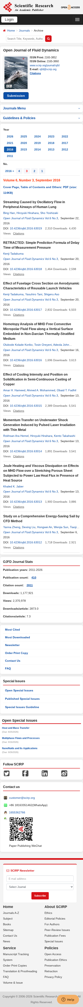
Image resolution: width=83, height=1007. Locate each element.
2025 (24, 136)
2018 (51, 143)
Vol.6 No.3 (51, 218)
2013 (51, 149)
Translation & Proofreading (20, 971)
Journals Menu (14, 108)
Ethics (48, 912)
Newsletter (12, 645)
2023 (51, 136)
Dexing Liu (28, 527)
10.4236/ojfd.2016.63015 (26, 405)
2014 (37, 149)
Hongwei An (44, 527)
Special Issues (54, 941)
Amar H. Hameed (14, 390)
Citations (35, 73)
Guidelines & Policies (19, 118)
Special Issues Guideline (22, 707)
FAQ (8, 668)
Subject (7, 918)
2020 (24, 143)
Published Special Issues (22, 698)
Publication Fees (55, 935)
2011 (10, 156)
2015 (24, 149)
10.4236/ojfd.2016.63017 (26, 309)
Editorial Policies (55, 918)
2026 (10, 136)
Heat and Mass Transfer (15, 728)
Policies (51, 948)
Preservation (53, 965)
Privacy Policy (53, 977)
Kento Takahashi (64, 435)
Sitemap (8, 930)
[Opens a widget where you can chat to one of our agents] (68, 1000)
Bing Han (9, 213)
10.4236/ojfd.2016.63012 (26, 542)
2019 (37, 143)
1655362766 (17, 812)
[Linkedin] (45, 773)
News (6, 941)
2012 (65, 149)
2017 (65, 143)
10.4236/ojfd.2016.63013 (26, 501)
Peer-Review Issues (57, 930)
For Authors (52, 924)
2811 (30, 585)
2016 (10, 149)
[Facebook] (25, 773)
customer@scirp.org (22, 797)
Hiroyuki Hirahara (28, 213)
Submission (16, 95)
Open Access (53, 954)
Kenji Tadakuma (13, 253)
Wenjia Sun (61, 527)
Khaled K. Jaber (13, 486)
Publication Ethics (56, 959)
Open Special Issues (19, 690)
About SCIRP (56, 907)
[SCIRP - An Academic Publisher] (28, 7)
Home (11, 30)
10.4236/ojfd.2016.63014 (26, 451)
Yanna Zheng (11, 527)
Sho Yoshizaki (49, 213)
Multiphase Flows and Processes (21, 738)
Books (7, 924)
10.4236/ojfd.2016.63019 (26, 228)
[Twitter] (6, 773)
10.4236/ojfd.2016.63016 (26, 360)
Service (9, 948)
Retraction (51, 971)
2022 (65, 136)
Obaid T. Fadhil (66, 390)
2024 (37, 136)
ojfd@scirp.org (47, 69)
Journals (24, 30)
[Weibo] (64, 773)
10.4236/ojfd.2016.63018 (26, 269)
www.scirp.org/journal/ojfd (44, 65)
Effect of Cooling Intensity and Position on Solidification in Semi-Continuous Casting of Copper (37, 379)
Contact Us (12, 660)
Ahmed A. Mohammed (41, 390)
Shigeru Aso (51, 294)
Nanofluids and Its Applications (19, 748)
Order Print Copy (16, 653)
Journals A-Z (11, 912)
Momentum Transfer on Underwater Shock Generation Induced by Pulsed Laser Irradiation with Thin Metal (39, 425)
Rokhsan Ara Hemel (16, 435)
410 (33, 577)
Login (9, 19)
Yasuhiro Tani (33, 294)
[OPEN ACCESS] (70, 7)
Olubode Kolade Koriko (18, 344)
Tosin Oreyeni (43, 344)
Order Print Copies (15, 965)
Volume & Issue (13, 982)
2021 (10, 143)
